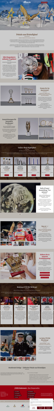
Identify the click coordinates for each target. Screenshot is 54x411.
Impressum (32, 404)
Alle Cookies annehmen (48, 408)
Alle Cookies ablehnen (41, 408)
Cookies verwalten (33, 408)
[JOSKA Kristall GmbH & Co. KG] (26, 2)
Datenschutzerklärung (38, 404)
